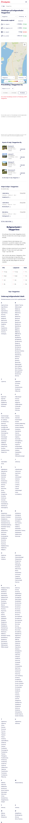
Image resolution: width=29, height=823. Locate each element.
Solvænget (17, 662)
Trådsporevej (4, 767)
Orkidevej (3, 559)
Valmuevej (3, 784)
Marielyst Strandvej (5, 517)
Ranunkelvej (4, 593)
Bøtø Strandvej (18, 370)
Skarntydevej (18, 599)
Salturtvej (17, 587)
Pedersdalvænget (19, 557)
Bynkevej (17, 360)
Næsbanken (18, 528)
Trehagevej (4, 755)
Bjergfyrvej (17, 324)
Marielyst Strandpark (6, 515)
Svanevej (17, 694)
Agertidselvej (4, 312)
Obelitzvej (3, 555)
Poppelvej (17, 576)
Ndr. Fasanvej (18, 522)
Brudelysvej (18, 349)
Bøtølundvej (18, 373)
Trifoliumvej (4, 759)
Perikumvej (17, 563)
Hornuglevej (18, 442)
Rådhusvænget (4, 647)
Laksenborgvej (18, 469)
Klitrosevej (3, 488)
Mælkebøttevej (5, 545)
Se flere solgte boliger (6, 221)
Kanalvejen (3, 475)
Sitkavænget (18, 595)
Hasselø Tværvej (19, 425)
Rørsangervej (4, 643)
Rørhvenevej (4, 641)
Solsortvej (17, 660)
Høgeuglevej (18, 452)
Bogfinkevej (18, 337)
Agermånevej (4, 307)
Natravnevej (18, 517)
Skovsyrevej (18, 622)
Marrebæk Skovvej (5, 522)
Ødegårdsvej (18, 813)
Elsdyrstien (3, 400)
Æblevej (3, 813)
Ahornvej (3, 314)
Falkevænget (18, 396)
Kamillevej (3, 473)
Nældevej (17, 526)
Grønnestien (4, 438)
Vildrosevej (3, 794)
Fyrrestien (17, 408)
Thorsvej (3, 731)
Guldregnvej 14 (5, 216)
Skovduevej (18, 605)
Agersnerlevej (4, 310)
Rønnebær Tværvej (5, 635)
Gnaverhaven (4, 425)
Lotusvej (17, 482)
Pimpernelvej (18, 572)
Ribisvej (3, 605)
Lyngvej (17, 488)
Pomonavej (18, 574)
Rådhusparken (4, 645)
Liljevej (16, 475)
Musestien (3, 540)
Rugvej (2, 612)
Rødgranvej (4, 622)
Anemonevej (4, 322)
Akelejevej (3, 318)
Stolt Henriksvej (19, 675)
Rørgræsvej (4, 639)
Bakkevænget (18, 307)
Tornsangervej (4, 750)
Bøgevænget (18, 364)
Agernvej (3, 308)
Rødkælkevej (4, 626)
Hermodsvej (18, 435)
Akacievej (3, 316)
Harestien (17, 417)
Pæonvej (17, 582)
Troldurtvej (3, 763)
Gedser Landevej (5, 417)
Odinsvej (3, 557)
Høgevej (17, 454)
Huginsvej (17, 444)
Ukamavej (17, 723)
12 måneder (5, 92)
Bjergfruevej (18, 322)
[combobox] (9, 16)
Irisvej (2, 463)
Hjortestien (18, 438)
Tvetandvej (4, 773)
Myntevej (3, 543)
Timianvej (3, 738)
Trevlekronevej (4, 757)
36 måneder (22, 92)
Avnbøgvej (3, 333)
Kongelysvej (4, 494)
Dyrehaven (17, 389)
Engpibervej (4, 402)
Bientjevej (17, 318)
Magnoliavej (4, 513)
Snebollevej (18, 641)
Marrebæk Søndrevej (6, 524)
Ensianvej (3, 406)
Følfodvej (17, 410)
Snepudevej (18, 647)
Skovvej (17, 626)
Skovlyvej (17, 614)
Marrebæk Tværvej (5, 526)
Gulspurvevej (4, 446)
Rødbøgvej (3, 618)
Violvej (2, 796)
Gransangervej (4, 433)
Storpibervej (18, 679)
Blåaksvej (17, 329)
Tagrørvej (3, 723)
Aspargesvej (4, 329)
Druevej (17, 385)
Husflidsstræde (18, 448)
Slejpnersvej (18, 635)
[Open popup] (16, 16)
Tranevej (3, 754)
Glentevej (3, 423)
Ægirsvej (3, 815)
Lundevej (17, 484)
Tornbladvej (4, 748)
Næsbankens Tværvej (20, 530)
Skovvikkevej (18, 627)
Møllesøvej (3, 547)
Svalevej (17, 692)
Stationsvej (18, 670)
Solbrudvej (17, 654)
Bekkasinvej (18, 312)
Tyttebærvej (4, 775)
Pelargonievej (18, 559)
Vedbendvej (4, 786)
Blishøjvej (17, 328)
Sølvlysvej (17, 708)
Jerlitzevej (17, 461)
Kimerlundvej (4, 480)
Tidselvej (3, 734)
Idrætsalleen (4, 461)
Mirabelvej (3, 534)
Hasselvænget (18, 419)
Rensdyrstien (4, 599)
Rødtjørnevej (4, 629)
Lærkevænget (18, 490)
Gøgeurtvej (4, 452)
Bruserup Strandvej (19, 350)
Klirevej (3, 486)
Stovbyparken (18, 687)
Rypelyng (3, 616)
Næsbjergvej (18, 532)
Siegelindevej (18, 593)
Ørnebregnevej (18, 815)
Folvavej (17, 398)
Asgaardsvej (4, 328)
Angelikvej (3, 324)
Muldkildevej (4, 538)
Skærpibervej (18, 633)
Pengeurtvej (18, 561)
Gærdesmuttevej (5, 450)
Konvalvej (3, 496)
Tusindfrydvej (4, 771)
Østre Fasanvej (18, 819)
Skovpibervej (18, 618)
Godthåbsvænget (5, 429)
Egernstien (3, 396)
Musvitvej (3, 542)
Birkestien (17, 320)
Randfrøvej (3, 591)
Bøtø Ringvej (18, 368)
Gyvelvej (3, 448)
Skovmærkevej (18, 616)
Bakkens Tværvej (19, 305)
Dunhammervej (18, 387)
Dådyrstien (17, 391)
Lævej (16, 492)
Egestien (3, 398)
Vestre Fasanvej (5, 790)
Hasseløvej (17, 429)
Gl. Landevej (4, 419)
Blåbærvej (17, 331)
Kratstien (3, 499)
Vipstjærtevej (4, 798)
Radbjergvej (4, 589)
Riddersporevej (4, 606)
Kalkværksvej (4, 471)
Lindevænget (18, 477)
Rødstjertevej (4, 627)
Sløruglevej (17, 637)
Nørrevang (17, 536)
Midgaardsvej (4, 530)
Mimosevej (3, 532)
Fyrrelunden (18, 406)
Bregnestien (18, 345)
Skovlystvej (18, 612)
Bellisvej (17, 314)
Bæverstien (17, 362)
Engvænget (4, 404)
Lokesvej (17, 480)
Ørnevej (17, 817)
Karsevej (3, 478)
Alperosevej (4, 320)
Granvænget (4, 436)
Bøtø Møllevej (18, 366)
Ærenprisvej (4, 817)
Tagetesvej (4, 721)
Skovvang (17, 624)
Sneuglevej (17, 652)
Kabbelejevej (4, 469)
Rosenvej (3, 608)
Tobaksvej (3, 742)
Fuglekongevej (18, 404)
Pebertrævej (18, 555)
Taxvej (2, 725)
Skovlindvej (17, 610)
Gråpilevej (3, 442)
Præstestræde (18, 580)
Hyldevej (17, 450)
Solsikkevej (17, 658)
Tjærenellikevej (4, 740)
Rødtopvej (3, 631)
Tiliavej (2, 736)
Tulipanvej (3, 769)
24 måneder (14, 92)
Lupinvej (17, 486)
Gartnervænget (5, 415)
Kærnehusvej (4, 505)
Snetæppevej (18, 650)
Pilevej (16, 570)
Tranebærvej (4, 752)
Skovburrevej (18, 603)
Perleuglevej (18, 564)
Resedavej (3, 601)
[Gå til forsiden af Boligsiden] (12, 2)
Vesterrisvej (4, 788)
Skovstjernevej (18, 620)
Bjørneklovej (18, 326)
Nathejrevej (18, 513)
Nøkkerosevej (18, 534)
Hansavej (17, 415)
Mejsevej (3, 528)
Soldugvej (17, 656)
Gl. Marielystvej (4, 421)
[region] (14, 62)
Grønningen (4, 440)
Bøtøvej (17, 375)
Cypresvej (3, 381)
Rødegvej (3, 620)
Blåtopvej (17, 335)
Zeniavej (17, 807)
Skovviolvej (17, 629)
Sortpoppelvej (18, 666)
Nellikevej (17, 524)
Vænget (3, 801)
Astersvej (3, 331)
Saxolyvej (17, 591)
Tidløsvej (3, 733)
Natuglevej (17, 521)
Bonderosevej (18, 341)
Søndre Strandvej (19, 715)
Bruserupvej (18, 352)
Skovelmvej (17, 606)
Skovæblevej (18, 631)
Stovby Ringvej (18, 681)
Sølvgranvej (18, 706)
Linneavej (17, 478)
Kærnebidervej (4, 503)
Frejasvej (17, 400)
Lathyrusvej (18, 471)
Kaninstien (3, 477)
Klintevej (3, 484)
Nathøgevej (18, 515)
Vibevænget (4, 792)
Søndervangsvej (19, 713)
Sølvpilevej (17, 710)
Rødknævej (3, 624)
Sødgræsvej (18, 700)
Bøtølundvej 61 (5, 206)
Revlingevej (4, 603)
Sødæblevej (18, 704)
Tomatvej (3, 744)
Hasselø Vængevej (19, 427)
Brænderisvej (18, 354)
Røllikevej (3, 633)
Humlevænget (18, 446)
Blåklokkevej (18, 333)
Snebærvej (17, 643)
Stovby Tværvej (19, 685)
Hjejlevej (17, 436)
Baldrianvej (17, 310)
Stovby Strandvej (19, 683)
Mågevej (3, 549)
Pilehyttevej (18, 568)
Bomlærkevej (18, 339)
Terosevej (3, 729)
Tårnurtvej (3, 776)
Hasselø (17, 421)
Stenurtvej (17, 673)
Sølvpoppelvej (18, 712)
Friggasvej (17, 402)
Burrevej (17, 358)
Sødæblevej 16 (5, 197)
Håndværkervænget (20, 456)
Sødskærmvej (18, 702)
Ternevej (3, 727)
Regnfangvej (4, 595)
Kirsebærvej (4, 482)
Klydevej (3, 492)
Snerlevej (17, 649)
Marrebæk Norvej (5, 521)
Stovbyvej (17, 689)
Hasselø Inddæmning (20, 423)
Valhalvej (3, 782)
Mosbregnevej (4, 536)
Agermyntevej (4, 305)
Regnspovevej (4, 597)
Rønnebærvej (4, 637)
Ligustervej (17, 473)
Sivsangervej (18, 597)
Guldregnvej (4, 444)
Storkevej (17, 677)
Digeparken (18, 381)
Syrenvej (17, 698)
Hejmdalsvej (18, 431)
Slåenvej (17, 639)
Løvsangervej (18, 494)
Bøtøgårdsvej (18, 372)
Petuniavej (17, 566)
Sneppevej (17, 645)
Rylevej (3, 614)
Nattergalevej (18, 519)
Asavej (2, 326)
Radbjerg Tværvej (5, 587)
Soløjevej (17, 664)
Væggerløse (8, 6)
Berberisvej (17, 316)
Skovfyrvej (17, 608)
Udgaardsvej (18, 721)
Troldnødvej (4, 761)
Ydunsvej (3, 807)
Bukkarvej (17, 356)
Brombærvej (18, 347)
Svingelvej (17, 696)
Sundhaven (17, 691)
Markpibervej (4, 519)
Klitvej (2, 490)
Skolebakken (18, 601)
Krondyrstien (4, 501)
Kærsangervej (4, 507)
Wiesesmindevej (19, 782)
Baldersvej (17, 308)
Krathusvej (3, 498)
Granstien (3, 435)
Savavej (17, 589)
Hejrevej (17, 433)
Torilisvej (3, 746)
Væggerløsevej (4, 799)
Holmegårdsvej (18, 440)
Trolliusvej (3, 765)
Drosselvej (17, 383)
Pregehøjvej (18, 578)
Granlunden (3, 431)
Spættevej (17, 668)
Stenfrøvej (17, 671)
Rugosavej (3, 610)
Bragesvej (17, 343)
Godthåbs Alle (4, 427)
